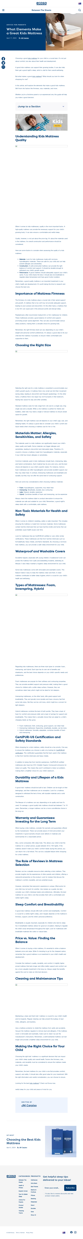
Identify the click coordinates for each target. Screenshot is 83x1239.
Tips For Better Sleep (23, 1195)
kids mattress (32, 58)
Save (32, 1212)
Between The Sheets (41, 10)
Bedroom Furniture (33, 1191)
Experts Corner (23, 1191)
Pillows (33, 1195)
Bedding (33, 1198)
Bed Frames (34, 1186)
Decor (32, 1205)
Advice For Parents (22, 1201)
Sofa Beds (34, 1183)
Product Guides (21, 1206)
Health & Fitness (21, 1187)
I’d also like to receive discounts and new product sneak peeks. (59, 1195)
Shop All (33, 1215)
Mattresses (34, 1180)
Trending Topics (21, 1212)
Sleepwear (34, 1202)
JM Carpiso (25, 38)
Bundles (33, 1208)
